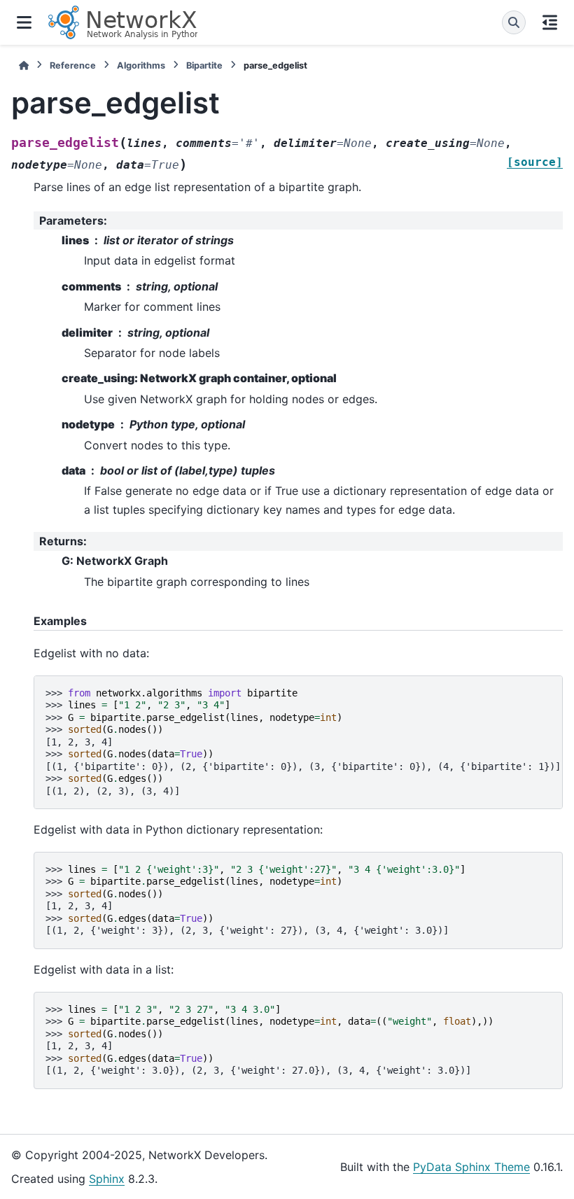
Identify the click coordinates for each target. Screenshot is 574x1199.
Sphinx (107, 1179)
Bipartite (204, 65)
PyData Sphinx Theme (471, 1167)
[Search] (514, 22)
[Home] (24, 65)
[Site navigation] (24, 22)
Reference (73, 65)
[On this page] (550, 22)
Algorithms (141, 65)
